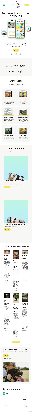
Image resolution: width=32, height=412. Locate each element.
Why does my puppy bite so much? (25, 305)
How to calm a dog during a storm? (6, 301)
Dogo (7, 4)
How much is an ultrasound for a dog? (16, 264)
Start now (27, 4)
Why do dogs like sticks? (24, 257)
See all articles (16, 342)
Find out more (6, 280)
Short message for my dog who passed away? (15, 308)
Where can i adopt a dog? (6, 257)
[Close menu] (16, 1)
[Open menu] (13, 4)
